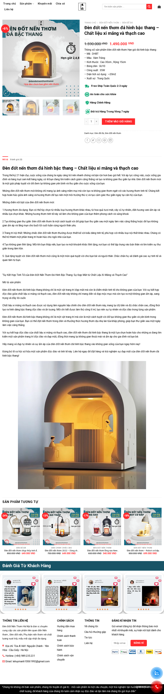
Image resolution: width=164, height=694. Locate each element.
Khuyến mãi (45, 3)
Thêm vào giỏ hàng (118, 121)
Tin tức (88, 637)
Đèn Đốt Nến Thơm (40, 274)
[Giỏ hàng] (159, 6)
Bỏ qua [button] (140, 691)
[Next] (74, 58)
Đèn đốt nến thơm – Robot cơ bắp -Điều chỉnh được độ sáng (143, 550)
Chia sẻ (60, 3)
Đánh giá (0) (16, 159)
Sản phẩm (26, 3)
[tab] (5, 159)
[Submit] (149, 6)
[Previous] (8, 58)
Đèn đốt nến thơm (109, 22)
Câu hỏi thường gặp (95, 631)
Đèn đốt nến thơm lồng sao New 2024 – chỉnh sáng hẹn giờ (102, 550)
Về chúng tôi (91, 626)
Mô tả (5, 159)
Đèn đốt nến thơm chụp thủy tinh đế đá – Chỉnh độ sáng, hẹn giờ (21, 550)
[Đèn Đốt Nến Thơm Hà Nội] (82, 6)
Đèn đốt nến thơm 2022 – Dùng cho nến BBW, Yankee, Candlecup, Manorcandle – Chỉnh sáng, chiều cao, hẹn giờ (62, 550)
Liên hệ (8, 9)
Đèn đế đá (127, 22)
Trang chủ (9, 3)
